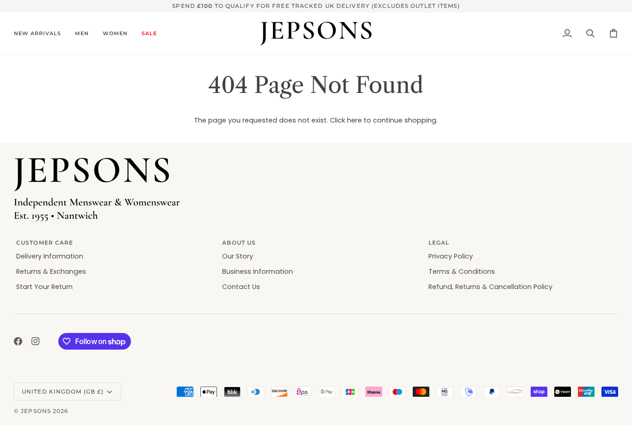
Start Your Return (44, 286)
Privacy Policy (450, 256)
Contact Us (241, 286)
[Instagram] (35, 341)
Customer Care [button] (44, 242)
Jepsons (36, 410)
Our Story (237, 256)
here (354, 120)
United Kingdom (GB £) (63, 391)
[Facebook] (18, 341)
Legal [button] (439, 242)
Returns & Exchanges (51, 271)
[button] (41, 33)
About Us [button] (239, 242)
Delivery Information (49, 256)
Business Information (257, 271)
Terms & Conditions (461, 271)
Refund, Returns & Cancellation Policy (490, 286)
